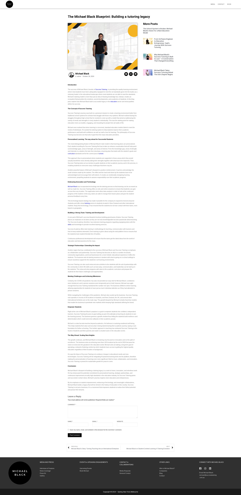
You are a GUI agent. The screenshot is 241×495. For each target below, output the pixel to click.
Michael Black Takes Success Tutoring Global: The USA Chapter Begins (163, 72)
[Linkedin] (135, 74)
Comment (72, 404)
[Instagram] (131, 74)
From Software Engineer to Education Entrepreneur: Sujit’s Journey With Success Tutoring (163, 43)
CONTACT (221, 4)
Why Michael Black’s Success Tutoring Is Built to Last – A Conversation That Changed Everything (163, 58)
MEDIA (213, 4)
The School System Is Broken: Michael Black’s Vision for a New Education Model (157, 31)
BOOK (229, 4)
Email (94, 421)
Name (70, 421)
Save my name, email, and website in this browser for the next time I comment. (96, 430)
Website (120, 421)
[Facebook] (126, 74)
